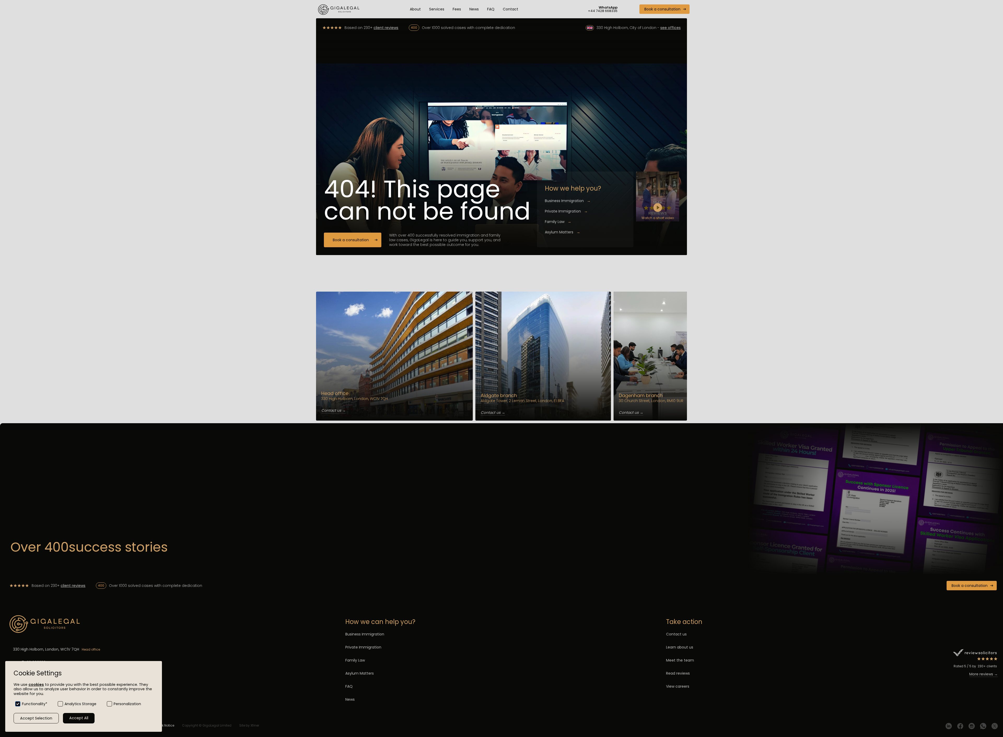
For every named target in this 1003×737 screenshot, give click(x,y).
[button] (436, 9)
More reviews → (983, 674)
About (415, 9)
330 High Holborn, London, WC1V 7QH (46, 649)
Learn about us (679, 647)
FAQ (490, 9)
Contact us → (333, 410)
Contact (510, 9)
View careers (677, 686)
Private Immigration (566, 211)
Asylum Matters (562, 232)
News (474, 9)
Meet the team (680, 660)
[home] (339, 9)
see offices (670, 27)
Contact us (676, 634)
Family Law (558, 221)
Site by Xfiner (249, 725)
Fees (457, 9)
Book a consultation (662, 9)
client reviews (386, 27)
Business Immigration (568, 200)
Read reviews (678, 673)
